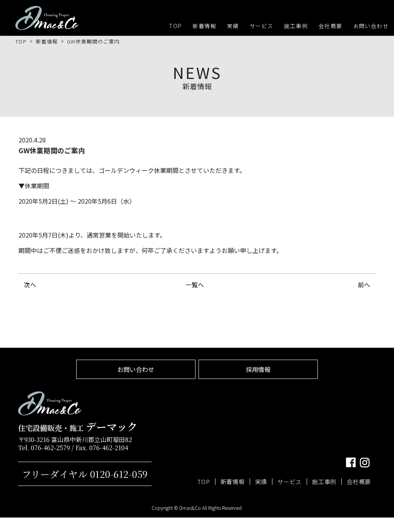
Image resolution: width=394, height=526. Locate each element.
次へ (30, 284)
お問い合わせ (371, 26)
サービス (262, 26)
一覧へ (194, 284)
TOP (175, 26)
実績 (233, 26)
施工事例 (296, 26)
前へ (364, 284)
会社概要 (330, 26)
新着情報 (204, 26)
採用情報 (258, 369)
